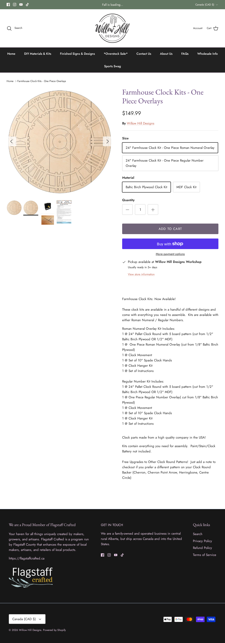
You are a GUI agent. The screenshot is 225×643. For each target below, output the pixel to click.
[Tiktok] (27, 4)
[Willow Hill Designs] (113, 28)
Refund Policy (202, 547)
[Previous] (11, 141)
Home (11, 53)
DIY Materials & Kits (37, 53)
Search (197, 534)
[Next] (107, 141)
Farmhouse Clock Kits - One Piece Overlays (41, 81)
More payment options (170, 254)
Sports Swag (112, 66)
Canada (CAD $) (204, 5)
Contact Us (143, 53)
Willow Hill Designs (140, 123)
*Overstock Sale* (116, 53)
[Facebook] (8, 4)
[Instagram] (14, 4)
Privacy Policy (202, 541)
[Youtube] (21, 4)
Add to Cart (170, 228)
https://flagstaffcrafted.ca (26, 558)
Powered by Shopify (54, 630)
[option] (59, 141)
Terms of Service (204, 554)
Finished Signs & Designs (77, 53)
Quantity (128, 200)
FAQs (185, 53)
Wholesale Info (207, 53)
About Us (166, 53)
